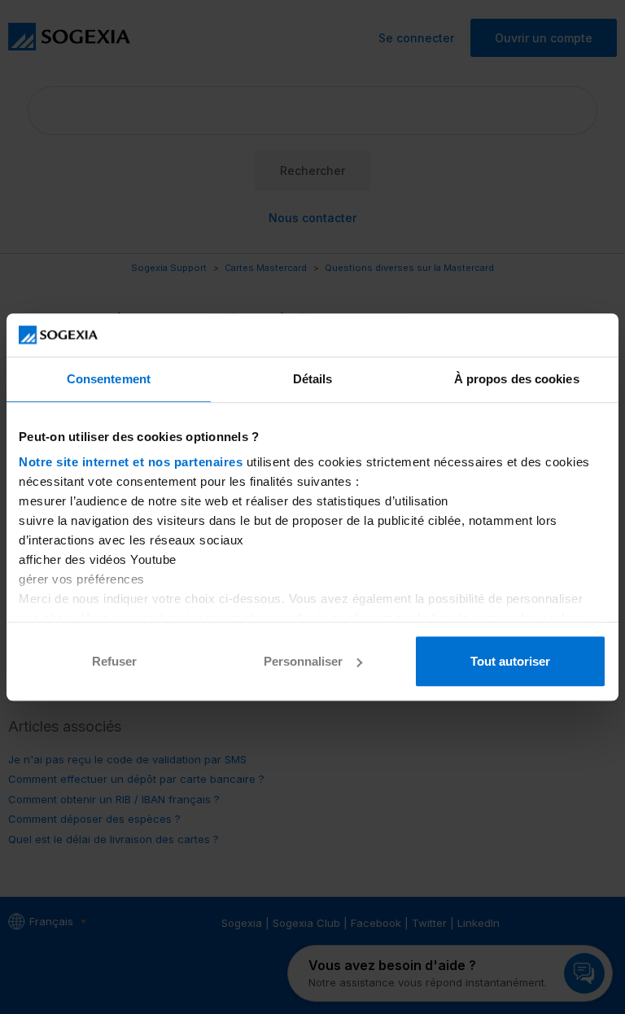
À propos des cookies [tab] (516, 379)
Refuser (114, 661)
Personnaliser (303, 661)
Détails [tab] (313, 379)
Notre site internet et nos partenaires (131, 462)
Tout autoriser (510, 661)
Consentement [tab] (109, 379)
